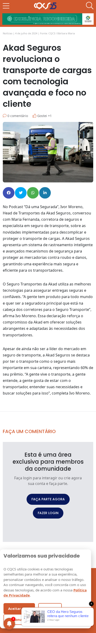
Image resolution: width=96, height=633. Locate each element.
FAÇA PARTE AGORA (48, 499)
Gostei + (44, 116)
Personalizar (19, 619)
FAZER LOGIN (48, 513)
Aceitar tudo (19, 608)
